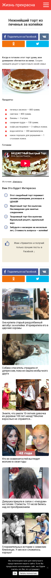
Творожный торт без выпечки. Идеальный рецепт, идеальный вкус (27, 219)
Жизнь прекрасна (18, 5)
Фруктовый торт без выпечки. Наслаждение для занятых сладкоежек (26, 209)
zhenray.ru (17, 181)
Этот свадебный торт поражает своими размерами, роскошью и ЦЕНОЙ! (27, 198)
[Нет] (47, 567)
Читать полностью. (28, 573)
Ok (15, 573)
